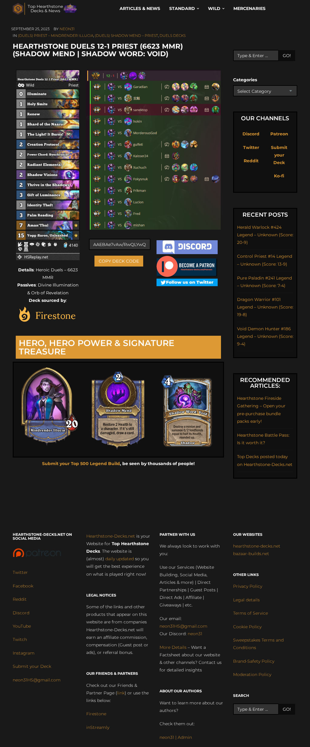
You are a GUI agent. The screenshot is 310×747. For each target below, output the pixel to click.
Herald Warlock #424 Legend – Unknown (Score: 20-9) (265, 235)
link (121, 693)
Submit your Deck (279, 155)
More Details (173, 647)
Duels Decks (173, 35)
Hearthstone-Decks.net (110, 536)
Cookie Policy (247, 626)
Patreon (279, 134)
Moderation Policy (252, 674)
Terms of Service (250, 613)
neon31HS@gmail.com (37, 680)
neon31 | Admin (176, 737)
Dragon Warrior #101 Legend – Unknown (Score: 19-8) (265, 307)
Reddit (251, 160)
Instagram (24, 653)
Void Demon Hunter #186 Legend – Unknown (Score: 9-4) (265, 336)
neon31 (67, 29)
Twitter (251, 147)
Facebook (23, 586)
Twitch (20, 639)
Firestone (96, 713)
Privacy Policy (247, 586)
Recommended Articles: (265, 383)
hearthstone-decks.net (256, 546)
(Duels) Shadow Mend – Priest (126, 35)
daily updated (119, 558)
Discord (250, 134)
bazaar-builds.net (251, 553)
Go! (287, 55)
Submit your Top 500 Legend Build (81, 463)
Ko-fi (279, 176)
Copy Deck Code (119, 261)
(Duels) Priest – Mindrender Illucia (55, 35)
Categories (245, 79)
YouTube (22, 626)
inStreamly (97, 727)
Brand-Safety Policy (253, 661)
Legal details (246, 600)
